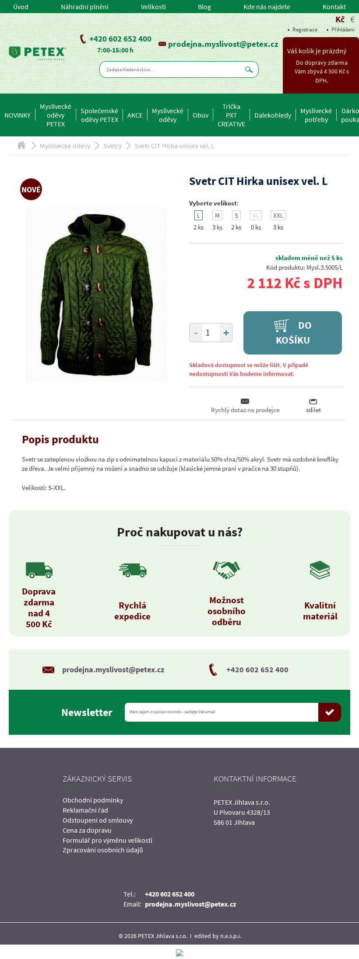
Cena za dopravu (87, 830)
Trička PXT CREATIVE (231, 115)
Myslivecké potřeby (316, 115)
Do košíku (294, 333)
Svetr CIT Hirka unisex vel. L (174, 145)
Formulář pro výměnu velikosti (107, 840)
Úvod (20, 6)
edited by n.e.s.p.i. (217, 936)
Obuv (200, 115)
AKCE (135, 115)
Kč (340, 19)
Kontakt (334, 6)
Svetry (112, 145)
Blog (204, 6)
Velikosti (153, 6)
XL (256, 215)
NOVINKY (17, 115)
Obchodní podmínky (93, 800)
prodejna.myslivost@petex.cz (223, 43)
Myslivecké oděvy (167, 115)
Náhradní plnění (85, 6)
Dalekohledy (272, 115)
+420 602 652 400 (120, 38)
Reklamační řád (85, 810)
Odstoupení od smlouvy (98, 820)
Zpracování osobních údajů (103, 849)
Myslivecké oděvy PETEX (55, 115)
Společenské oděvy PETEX (99, 115)
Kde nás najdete (266, 6)
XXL (278, 215)
